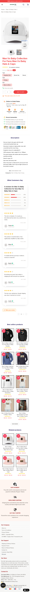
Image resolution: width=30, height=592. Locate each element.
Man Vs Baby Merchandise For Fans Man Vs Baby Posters (22, 414)
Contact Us (4, 550)
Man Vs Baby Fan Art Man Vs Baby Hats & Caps (22, 470)
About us (4, 528)
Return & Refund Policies (8, 547)
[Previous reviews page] (18, 314)
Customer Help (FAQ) (7, 552)
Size (3, 82)
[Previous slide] (3, 31)
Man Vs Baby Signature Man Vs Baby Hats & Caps (8, 470)
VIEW (7, 339)
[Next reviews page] (26, 314)
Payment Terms (5, 545)
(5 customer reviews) (14, 67)
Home (3, 9)
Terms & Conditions (6, 530)
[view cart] (28, 4)
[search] (23, 4)
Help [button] (27, 590)
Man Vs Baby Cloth (11, 9)
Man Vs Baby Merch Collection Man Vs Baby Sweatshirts (7, 391)
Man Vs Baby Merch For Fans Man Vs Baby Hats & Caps (21, 448)
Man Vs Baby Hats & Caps (8, 12)
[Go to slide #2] (19, 52)
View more (15, 424)
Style (3, 77)
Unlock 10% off (3, 585)
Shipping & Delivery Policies (8, 543)
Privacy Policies (5, 532)
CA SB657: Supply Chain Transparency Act (12, 536)
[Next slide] (26, 31)
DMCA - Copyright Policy (8, 534)
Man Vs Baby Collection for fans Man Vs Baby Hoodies (7, 344)
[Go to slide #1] (11, 52)
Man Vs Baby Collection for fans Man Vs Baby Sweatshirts (22, 344)
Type (3, 72)
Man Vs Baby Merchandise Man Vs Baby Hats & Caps (8, 448)
